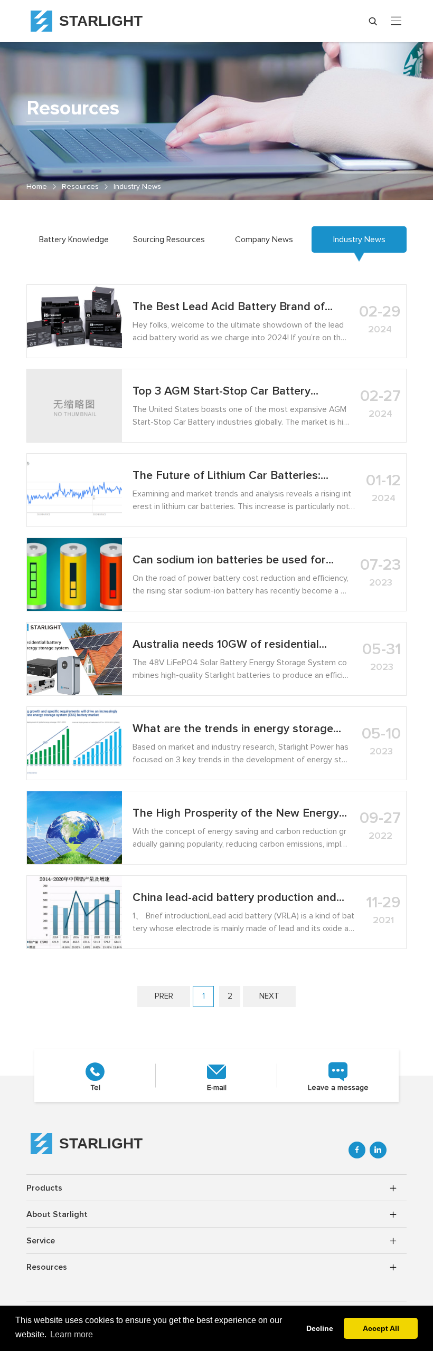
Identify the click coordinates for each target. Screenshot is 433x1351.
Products (44, 1188)
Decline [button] (319, 1328)
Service (40, 1241)
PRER (164, 996)
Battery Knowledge (74, 239)
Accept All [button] (381, 1328)
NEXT (269, 996)
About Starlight (57, 1214)
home (36, 186)
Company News (264, 239)
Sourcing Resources (169, 239)
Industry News (137, 186)
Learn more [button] (71, 1334)
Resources (80, 186)
